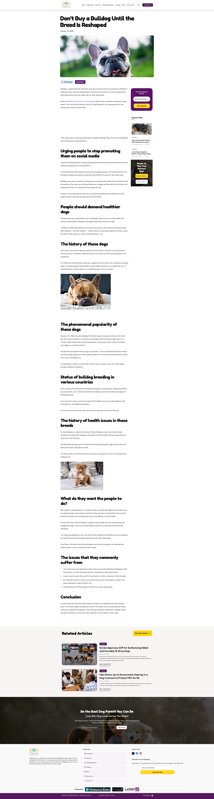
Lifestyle (118, 5)
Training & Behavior (108, 5)
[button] (138, 5)
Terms (113, 795)
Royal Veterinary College (82, 101)
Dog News (80, 82)
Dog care (98, 5)
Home (83, 5)
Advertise (102, 795)
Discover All (130, 5)
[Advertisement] (94, 124)
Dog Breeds (90, 5)
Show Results (141, 106)
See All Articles (141, 633)
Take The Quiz (140, 181)
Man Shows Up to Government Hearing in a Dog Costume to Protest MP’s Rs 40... (123, 676)
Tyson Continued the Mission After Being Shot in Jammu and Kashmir (141, 141)
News (123, 5)
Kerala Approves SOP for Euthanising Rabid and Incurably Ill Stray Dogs (123, 649)
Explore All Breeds (141, 175)
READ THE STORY (105, 664)
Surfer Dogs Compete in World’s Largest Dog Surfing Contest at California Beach (141, 153)
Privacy (108, 795)
